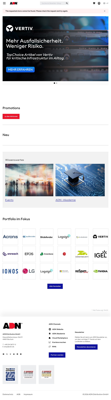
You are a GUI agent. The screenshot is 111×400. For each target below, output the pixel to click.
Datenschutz (8, 394)
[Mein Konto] (99, 3)
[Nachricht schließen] (105, 11)
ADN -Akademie (66, 199)
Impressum (28, 394)
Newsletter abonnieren (86, 347)
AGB (18, 394)
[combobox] (52, 3)
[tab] (54, 83)
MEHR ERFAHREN (20, 69)
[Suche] (67, 3)
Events (9, 199)
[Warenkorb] (94, 3)
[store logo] (13, 3)
